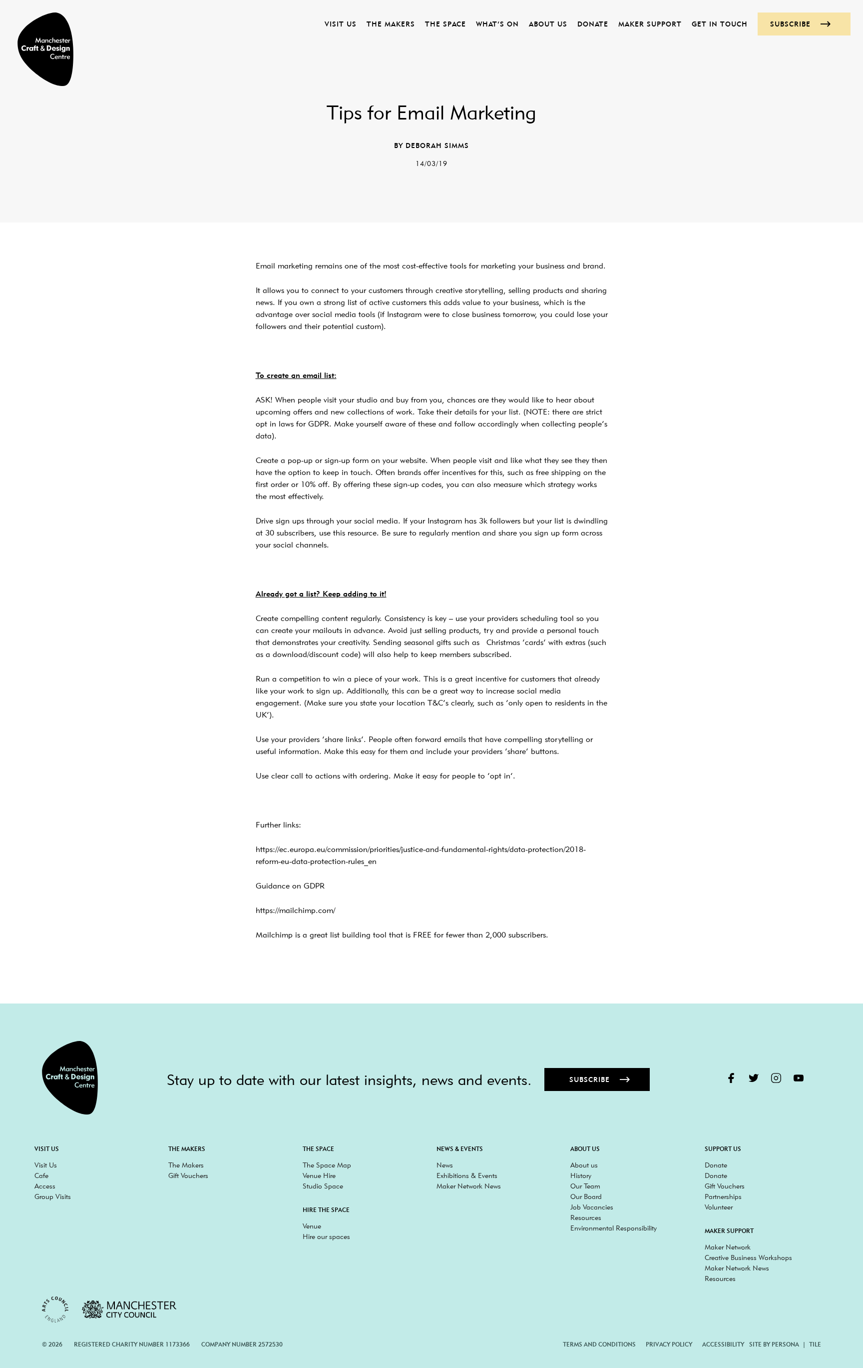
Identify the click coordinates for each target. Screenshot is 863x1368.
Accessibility (723, 1344)
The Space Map (327, 1165)
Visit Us (341, 24)
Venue (312, 1226)
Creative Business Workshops (748, 1258)
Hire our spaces (326, 1236)
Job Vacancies (591, 1207)
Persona (785, 1344)
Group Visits (52, 1196)
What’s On (497, 24)
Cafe (41, 1176)
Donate (592, 24)
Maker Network (728, 1247)
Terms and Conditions (599, 1344)
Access (44, 1186)
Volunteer (719, 1207)
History (580, 1176)
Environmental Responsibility (613, 1228)
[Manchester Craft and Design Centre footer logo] (70, 1077)
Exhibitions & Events (466, 1176)
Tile (815, 1344)
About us (548, 24)
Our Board (586, 1196)
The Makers (391, 24)
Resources (585, 1218)
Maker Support (650, 24)
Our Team (585, 1186)
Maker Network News (468, 1186)
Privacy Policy (669, 1344)
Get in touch (720, 24)
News (444, 1165)
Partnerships (723, 1196)
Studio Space (323, 1186)
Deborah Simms (437, 146)
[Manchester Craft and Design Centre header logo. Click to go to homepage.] (40, 49)
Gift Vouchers (188, 1176)
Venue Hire (319, 1176)
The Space (445, 24)
